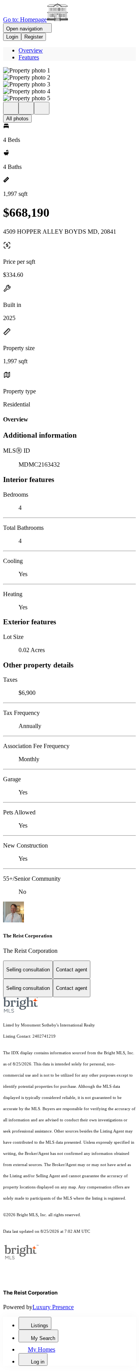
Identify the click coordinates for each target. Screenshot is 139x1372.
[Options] (11, 108)
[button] (69, 70)
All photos (17, 118)
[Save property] (26, 108)
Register (33, 37)
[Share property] (41, 108)
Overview (31, 50)
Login (12, 37)
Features (29, 57)
